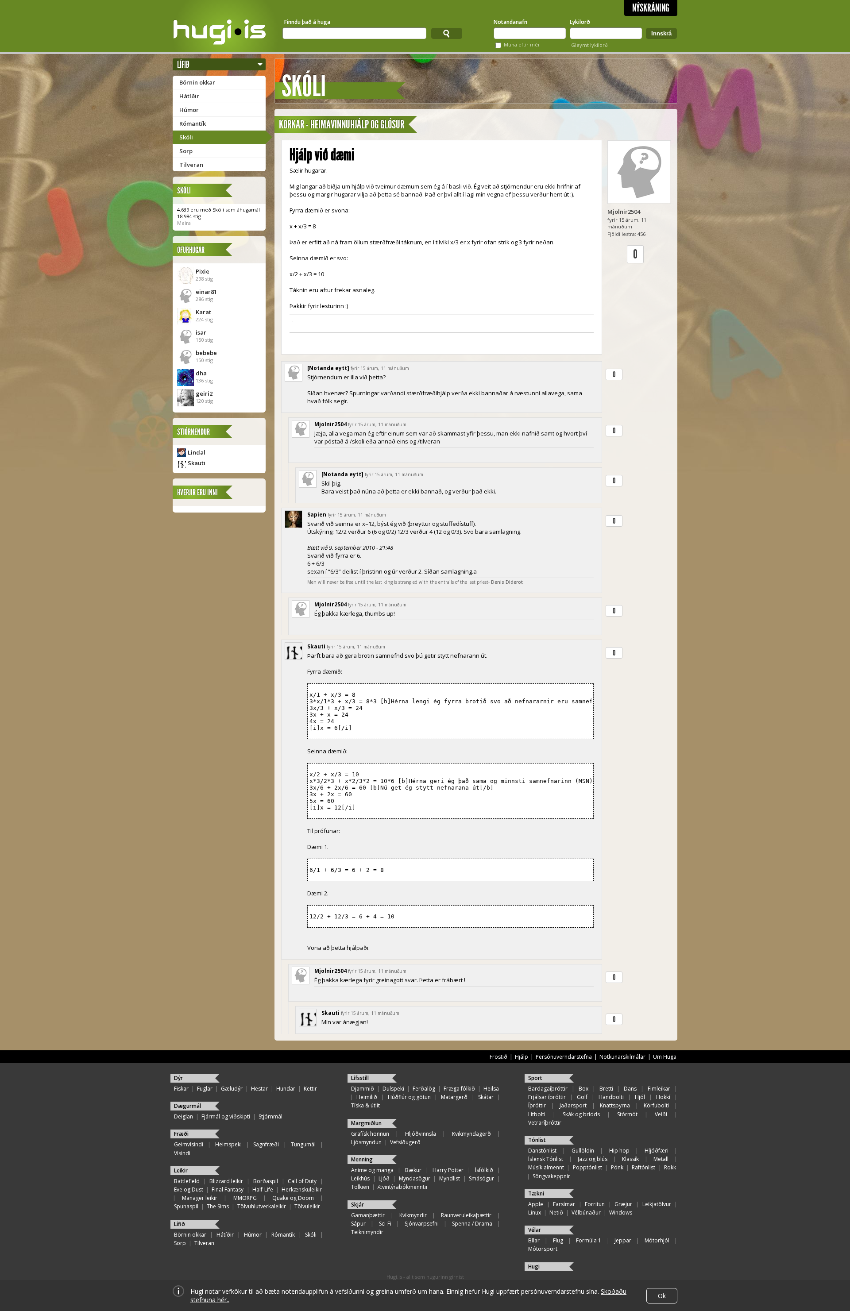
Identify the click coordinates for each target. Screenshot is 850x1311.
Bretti (606, 1088)
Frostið (498, 1056)
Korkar (291, 124)
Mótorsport (542, 1249)
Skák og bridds (581, 1114)
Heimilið (366, 1097)
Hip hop (619, 1150)
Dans (630, 1088)
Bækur (413, 1170)
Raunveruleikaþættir (466, 1215)
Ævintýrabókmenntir (403, 1187)
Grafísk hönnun (370, 1133)
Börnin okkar (197, 82)
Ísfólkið (484, 1170)
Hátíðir (189, 96)
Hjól (640, 1097)
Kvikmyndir (413, 1215)
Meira (184, 223)
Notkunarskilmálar (622, 1056)
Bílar (534, 1240)
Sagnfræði (266, 1144)
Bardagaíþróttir (548, 1088)
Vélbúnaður (586, 1212)
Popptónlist (587, 1167)
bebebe (206, 353)
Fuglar (204, 1088)
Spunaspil (186, 1206)
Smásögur (481, 1178)
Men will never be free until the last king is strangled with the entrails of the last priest (397, 582)
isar (201, 332)
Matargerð (454, 1097)
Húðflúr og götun (409, 1097)
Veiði (661, 1114)
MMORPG (245, 1198)
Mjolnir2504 (623, 212)
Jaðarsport (573, 1105)
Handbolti (611, 1097)
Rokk (670, 1167)
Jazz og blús (592, 1159)
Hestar (259, 1088)
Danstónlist (542, 1150)
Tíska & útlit (365, 1105)
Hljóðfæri (656, 1150)
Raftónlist (643, 1167)
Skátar (486, 1097)
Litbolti (536, 1114)
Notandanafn (510, 22)
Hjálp (521, 1056)
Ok (662, 1296)
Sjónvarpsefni (422, 1223)
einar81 (206, 292)
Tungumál (303, 1144)
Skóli (186, 137)
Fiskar (181, 1088)
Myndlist (449, 1178)
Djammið (362, 1088)
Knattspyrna (615, 1105)
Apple (535, 1204)
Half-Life (262, 1189)
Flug (558, 1240)
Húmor (189, 110)
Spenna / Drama (472, 1223)
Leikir (181, 1170)
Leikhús (360, 1178)
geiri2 (204, 393)
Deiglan (183, 1116)
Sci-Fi (385, 1223)
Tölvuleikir (307, 1206)
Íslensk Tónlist (545, 1159)
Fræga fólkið (459, 1088)
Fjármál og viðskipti (225, 1116)
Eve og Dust (188, 1189)
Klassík (630, 1159)
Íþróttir (537, 1105)
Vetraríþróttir (544, 1122)
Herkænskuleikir (302, 1189)
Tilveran (191, 165)
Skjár (357, 1204)
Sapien (316, 514)
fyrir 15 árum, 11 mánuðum (380, 368)
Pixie (202, 271)
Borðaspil (265, 1181)
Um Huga (664, 1056)
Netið (556, 1212)
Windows (620, 1212)
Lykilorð (580, 22)
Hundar (285, 1088)
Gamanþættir (368, 1215)
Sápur (358, 1223)
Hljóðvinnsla (420, 1133)
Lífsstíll (360, 1078)
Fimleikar (659, 1088)
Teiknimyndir (367, 1232)
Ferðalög (424, 1088)
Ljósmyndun (366, 1142)
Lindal (196, 452)
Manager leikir (199, 1198)
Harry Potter (448, 1170)
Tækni (536, 1193)
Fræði (181, 1133)
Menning (362, 1159)
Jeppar (622, 1240)
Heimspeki (228, 1144)
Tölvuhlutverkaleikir (261, 1206)
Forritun (595, 1204)
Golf (582, 1097)
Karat (203, 312)
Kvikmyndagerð (471, 1133)
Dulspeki (393, 1088)
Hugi (534, 1266)
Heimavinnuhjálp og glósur (357, 124)
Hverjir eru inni (197, 492)
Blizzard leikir (226, 1181)
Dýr (178, 1078)
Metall (660, 1159)
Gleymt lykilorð (589, 45)
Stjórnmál (270, 1116)
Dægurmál (187, 1106)
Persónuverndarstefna (564, 1056)
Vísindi (182, 1153)
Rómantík (192, 123)
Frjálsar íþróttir (547, 1097)
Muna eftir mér (522, 44)
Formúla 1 (588, 1240)
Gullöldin (583, 1150)
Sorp (186, 151)
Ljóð (384, 1178)
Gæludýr (232, 1088)
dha (201, 373)
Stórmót (627, 1114)
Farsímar (564, 1204)
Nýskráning (650, 8)
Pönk (617, 1167)
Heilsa (491, 1088)
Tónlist (537, 1140)
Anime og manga (372, 1170)
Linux (534, 1212)
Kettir (310, 1088)
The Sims (218, 1206)
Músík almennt (546, 1167)
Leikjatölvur (656, 1204)
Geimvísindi (188, 1144)
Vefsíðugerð (405, 1142)
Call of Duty (302, 1181)
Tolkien (360, 1187)
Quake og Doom (293, 1198)
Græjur (623, 1204)
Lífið (183, 64)
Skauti (196, 463)
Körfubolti (656, 1105)
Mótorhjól (657, 1240)
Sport (535, 1078)
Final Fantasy (227, 1189)
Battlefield (187, 1181)
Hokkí (663, 1097)
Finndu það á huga (307, 22)
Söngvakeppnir (551, 1176)
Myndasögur (414, 1178)
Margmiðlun (366, 1123)
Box (583, 1088)
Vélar (534, 1230)
